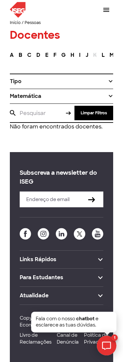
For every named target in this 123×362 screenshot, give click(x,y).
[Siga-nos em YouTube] (97, 233)
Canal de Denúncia (68, 338)
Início (15, 22)
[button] (61, 81)
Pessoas (33, 22)
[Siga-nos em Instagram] (43, 233)
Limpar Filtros (94, 113)
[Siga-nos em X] (79, 233)
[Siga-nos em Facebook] (25, 233)
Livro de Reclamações (35, 338)
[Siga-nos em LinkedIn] (61, 233)
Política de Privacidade (98, 338)
